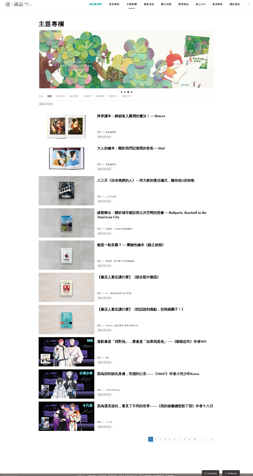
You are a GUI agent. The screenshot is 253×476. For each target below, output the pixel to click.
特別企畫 (60, 96)
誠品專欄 (73, 96)
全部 (41, 96)
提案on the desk (45, 104)
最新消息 (149, 4)
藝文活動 (166, 4)
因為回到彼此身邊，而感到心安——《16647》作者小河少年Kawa (148, 374)
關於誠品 (235, 4)
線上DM (200, 4)
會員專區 (217, 4)
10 (195, 439)
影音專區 (114, 4)
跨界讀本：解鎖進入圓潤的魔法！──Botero (131, 116)
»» (211, 439)
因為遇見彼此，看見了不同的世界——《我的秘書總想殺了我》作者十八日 (155, 406)
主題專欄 (131, 4)
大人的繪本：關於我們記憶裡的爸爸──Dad (131, 148)
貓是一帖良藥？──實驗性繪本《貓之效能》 (131, 245)
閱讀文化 (113, 96)
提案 (49, 96)
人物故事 (87, 96)
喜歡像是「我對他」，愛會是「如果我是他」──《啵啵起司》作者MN (151, 341)
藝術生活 (126, 96)
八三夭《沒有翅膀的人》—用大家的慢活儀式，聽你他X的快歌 (146, 180)
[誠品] (19, 4)
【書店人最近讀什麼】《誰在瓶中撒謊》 (128, 277)
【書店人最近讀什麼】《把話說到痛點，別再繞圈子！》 (141, 309)
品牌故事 (100, 96)
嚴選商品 (183, 4)
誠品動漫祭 (95, 4)
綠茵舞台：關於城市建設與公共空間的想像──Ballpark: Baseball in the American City (151, 215)
